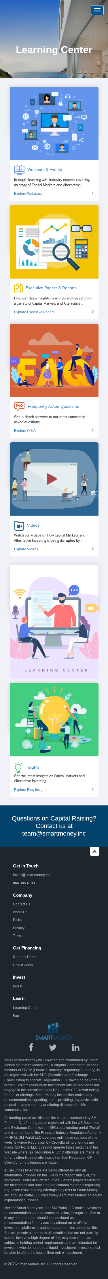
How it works (23, 965)
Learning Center (26, 1008)
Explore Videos (26, 549)
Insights (32, 767)
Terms (17, 936)
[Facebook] (31, 1049)
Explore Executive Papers (34, 312)
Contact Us (21, 904)
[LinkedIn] (76, 1049)
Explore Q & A (25, 431)
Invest (17, 986)
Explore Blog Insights (30, 790)
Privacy (18, 928)
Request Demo (25, 957)
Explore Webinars (28, 194)
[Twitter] (53, 1049)
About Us (20, 912)
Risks (17, 920)
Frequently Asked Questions (53, 406)
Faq (16, 1016)
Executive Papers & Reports (51, 287)
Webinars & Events (44, 169)
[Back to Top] (94, 854)
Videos (33, 525)
